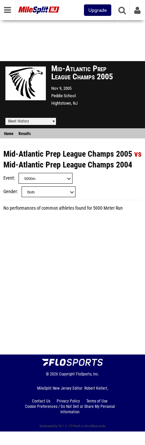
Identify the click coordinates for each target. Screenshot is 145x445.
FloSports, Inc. (87, 374)
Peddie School (63, 95)
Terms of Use (97, 401)
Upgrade (97, 10)
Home (8, 133)
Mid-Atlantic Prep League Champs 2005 (67, 154)
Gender (10, 191)
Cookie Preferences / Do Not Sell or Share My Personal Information (70, 409)
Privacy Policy (68, 401)
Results (25, 133)
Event (8, 178)
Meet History (18, 121)
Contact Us (41, 401)
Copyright (67, 374)
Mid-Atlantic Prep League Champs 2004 (67, 164)
